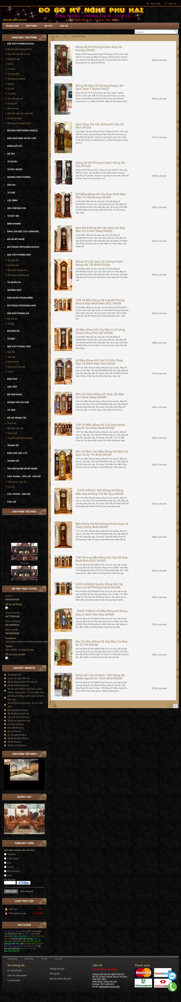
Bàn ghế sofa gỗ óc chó (18, 54)
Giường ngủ (13, 265)
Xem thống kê (26, 891)
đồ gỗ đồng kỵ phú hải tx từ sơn (23, 682)
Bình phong (13, 108)
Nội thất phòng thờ (19, 346)
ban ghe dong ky (16, 724)
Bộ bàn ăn (12, 319)
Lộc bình (11, 93)
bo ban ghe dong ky (17, 735)
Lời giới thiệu (13, 980)
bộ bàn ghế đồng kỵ (17, 745)
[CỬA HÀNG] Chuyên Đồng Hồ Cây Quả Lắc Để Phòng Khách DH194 (99, 586)
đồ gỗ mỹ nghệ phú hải (19, 720)
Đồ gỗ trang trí (16, 418)
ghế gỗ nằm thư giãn (14, 943)
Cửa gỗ (11, 487)
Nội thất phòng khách (20, 44)
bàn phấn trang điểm (32, 931)
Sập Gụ (36, 938)
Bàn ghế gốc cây (15, 428)
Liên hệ (64, 26)
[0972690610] (172, 986)
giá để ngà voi (34, 941)
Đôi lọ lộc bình (20, 936)
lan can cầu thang (12, 931)
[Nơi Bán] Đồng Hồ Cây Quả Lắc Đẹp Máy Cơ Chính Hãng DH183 (100, 229)
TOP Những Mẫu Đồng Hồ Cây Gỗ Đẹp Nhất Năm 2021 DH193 (102, 559)
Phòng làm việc (57, 969)
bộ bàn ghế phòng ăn (18, 710)
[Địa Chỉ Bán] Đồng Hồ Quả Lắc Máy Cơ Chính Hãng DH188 (100, 396)
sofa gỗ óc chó (30, 946)
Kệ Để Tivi (17, 933)
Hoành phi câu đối (16, 367)
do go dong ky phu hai (18, 685)
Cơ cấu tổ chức (14, 970)
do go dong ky (14, 731)
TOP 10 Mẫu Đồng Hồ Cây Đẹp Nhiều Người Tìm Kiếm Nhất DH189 (100, 426)
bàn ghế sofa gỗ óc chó (15, 941)
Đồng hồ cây (13, 59)
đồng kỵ (40, 948)
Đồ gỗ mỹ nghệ (14, 118)
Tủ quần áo (12, 260)
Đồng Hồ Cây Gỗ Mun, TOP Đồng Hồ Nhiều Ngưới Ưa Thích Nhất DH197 (100, 677)
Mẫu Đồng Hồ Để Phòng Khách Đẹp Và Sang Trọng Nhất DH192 (102, 525)
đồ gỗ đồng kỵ (14, 742)
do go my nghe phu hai (19, 678)
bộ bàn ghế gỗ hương (22, 938)
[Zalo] (172, 976)
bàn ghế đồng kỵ (16, 728)
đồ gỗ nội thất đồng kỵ (18, 738)
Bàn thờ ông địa (28, 948)
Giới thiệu (31, 26)
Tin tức (48, 26)
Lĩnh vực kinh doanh (17, 975)
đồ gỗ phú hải (14, 675)
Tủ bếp (10, 324)
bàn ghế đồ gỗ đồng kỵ (19, 717)
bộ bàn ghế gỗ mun (34, 943)
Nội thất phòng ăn (18, 313)
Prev (38, 753)
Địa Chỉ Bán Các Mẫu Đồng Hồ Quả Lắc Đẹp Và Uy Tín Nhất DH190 (102, 453)
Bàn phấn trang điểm (17, 270)
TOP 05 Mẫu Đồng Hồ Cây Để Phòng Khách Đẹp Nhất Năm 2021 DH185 (100, 302)
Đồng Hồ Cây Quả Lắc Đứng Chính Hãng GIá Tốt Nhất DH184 (99, 263)
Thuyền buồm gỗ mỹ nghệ (20, 438)
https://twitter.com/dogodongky (19, 650)
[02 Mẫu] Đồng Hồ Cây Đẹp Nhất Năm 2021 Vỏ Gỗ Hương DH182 (101, 196)
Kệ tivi (10, 64)
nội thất (7, 933)
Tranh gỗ (11, 423)
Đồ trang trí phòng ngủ (18, 275)
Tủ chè (10, 89)
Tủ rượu (11, 69)
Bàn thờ (11, 352)
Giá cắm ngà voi (15, 98)
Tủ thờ (10, 372)
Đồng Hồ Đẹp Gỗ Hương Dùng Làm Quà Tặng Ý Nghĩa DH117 (100, 87)
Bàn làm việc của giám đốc (20, 113)
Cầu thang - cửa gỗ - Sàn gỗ (24, 476)
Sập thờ (11, 357)
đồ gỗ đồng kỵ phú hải (18, 713)
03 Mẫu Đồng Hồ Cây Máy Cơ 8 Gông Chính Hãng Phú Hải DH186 (100, 331)
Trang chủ (12, 26)
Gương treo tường (16, 79)
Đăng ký (172, 3)
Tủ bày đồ (12, 103)
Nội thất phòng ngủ (19, 255)
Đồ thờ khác (13, 362)
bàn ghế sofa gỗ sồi (13, 946)
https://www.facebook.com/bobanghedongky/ (26, 641)
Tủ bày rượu (13, 74)
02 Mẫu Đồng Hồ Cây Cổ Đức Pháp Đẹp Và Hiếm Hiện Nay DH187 (99, 362)
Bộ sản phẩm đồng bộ (60, 978)
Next (41, 753)
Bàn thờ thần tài (11, 951)
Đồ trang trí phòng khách (19, 123)
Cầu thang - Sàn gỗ (16, 482)
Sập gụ (10, 84)
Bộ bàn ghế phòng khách (19, 49)
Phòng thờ (55, 974)
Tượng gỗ (12, 433)
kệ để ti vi (26, 933)
